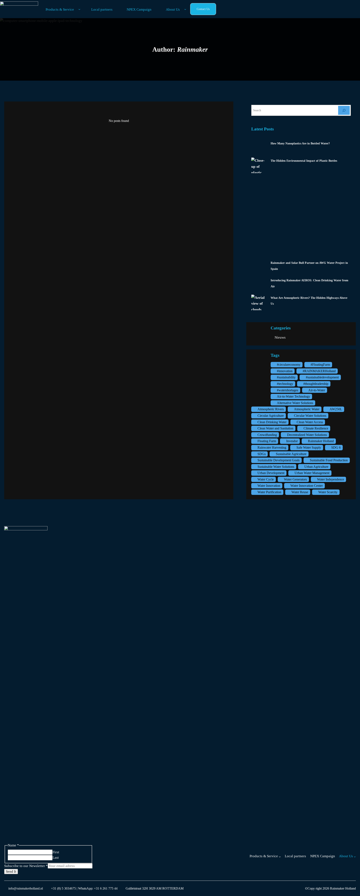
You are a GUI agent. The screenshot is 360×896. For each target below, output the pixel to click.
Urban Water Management (312, 473)
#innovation (284, 371)
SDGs (262, 454)
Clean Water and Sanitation (275, 428)
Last (55, 858)
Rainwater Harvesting (272, 447)
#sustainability (286, 377)
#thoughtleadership (315, 383)
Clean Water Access (310, 422)
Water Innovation (269, 485)
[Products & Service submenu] (79, 9)
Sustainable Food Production (329, 460)
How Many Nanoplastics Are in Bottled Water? (300, 143)
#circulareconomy (288, 364)
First (55, 852)
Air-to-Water (316, 390)
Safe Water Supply (308, 447)
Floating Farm (267, 441)
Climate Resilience (316, 428)
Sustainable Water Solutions (276, 466)
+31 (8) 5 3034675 (63, 888)
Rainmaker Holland (321, 441)
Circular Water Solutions (310, 415)
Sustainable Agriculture (291, 454)
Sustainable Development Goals (279, 460)
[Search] (344, 110)
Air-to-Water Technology (293, 396)
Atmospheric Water (306, 409)
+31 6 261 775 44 (105, 888)
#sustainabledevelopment (322, 377)
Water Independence (330, 479)
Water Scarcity (328, 492)
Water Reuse (299, 492)
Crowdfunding (267, 435)
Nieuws (280, 337)
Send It (11, 871)
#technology (285, 383)
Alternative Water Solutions (295, 403)
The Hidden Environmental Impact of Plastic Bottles (304, 160)
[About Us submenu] (185, 9)
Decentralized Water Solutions (307, 435)
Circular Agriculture (271, 415)
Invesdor (292, 441)
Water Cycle (266, 479)
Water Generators (295, 479)
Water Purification (269, 492)
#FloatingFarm (320, 364)
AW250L (336, 409)
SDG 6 (336, 447)
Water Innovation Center (306, 485)
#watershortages (287, 390)
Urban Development (271, 473)
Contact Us (203, 9)
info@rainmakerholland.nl (25, 888)
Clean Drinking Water (272, 422)
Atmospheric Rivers (271, 409)
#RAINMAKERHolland (319, 371)
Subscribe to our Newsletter (26, 866)
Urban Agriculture (316, 466)
